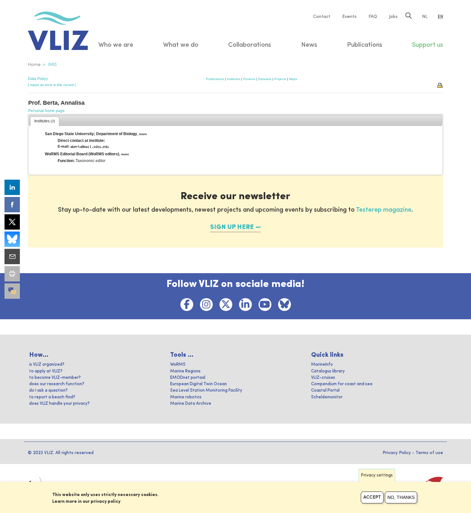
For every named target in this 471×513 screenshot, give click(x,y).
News (309, 45)
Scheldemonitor (327, 397)
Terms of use (429, 453)
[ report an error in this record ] (52, 85)
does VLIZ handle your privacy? (59, 404)
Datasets (264, 79)
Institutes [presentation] (44, 121)
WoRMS (178, 364)
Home (34, 64)
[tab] (44, 121)
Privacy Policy (397, 453)
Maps (293, 79)
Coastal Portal (325, 390)
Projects (280, 79)
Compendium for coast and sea (341, 384)
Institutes (233, 79)
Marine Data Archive (190, 404)
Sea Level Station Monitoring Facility (206, 390)
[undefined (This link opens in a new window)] (12, 291)
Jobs (393, 16)
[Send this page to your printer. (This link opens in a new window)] (12, 273)
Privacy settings (377, 475)
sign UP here (232, 227)
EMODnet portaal (187, 378)
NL (424, 16)
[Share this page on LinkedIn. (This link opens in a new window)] (12, 187)
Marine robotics (186, 397)
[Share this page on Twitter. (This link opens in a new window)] (12, 222)
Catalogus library (328, 371)
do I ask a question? (48, 390)
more (143, 134)
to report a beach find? (52, 397)
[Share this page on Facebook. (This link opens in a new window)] (12, 204)
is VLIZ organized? (46, 364)
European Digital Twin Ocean (198, 384)
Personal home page (46, 111)
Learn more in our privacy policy (86, 501)
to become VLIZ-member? (55, 378)
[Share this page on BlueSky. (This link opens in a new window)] (12, 239)
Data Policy (38, 79)
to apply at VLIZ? (45, 371)
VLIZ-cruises (323, 378)
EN (440, 16)
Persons (249, 79)
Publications (215, 79)
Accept (372, 497)
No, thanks (401, 497)
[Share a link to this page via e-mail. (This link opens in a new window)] (12, 256)
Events (349, 16)
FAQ (372, 16)
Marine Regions (185, 371)
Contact (321, 16)
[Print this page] (440, 85)
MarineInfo (322, 364)
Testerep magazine (383, 210)
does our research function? (56, 384)
